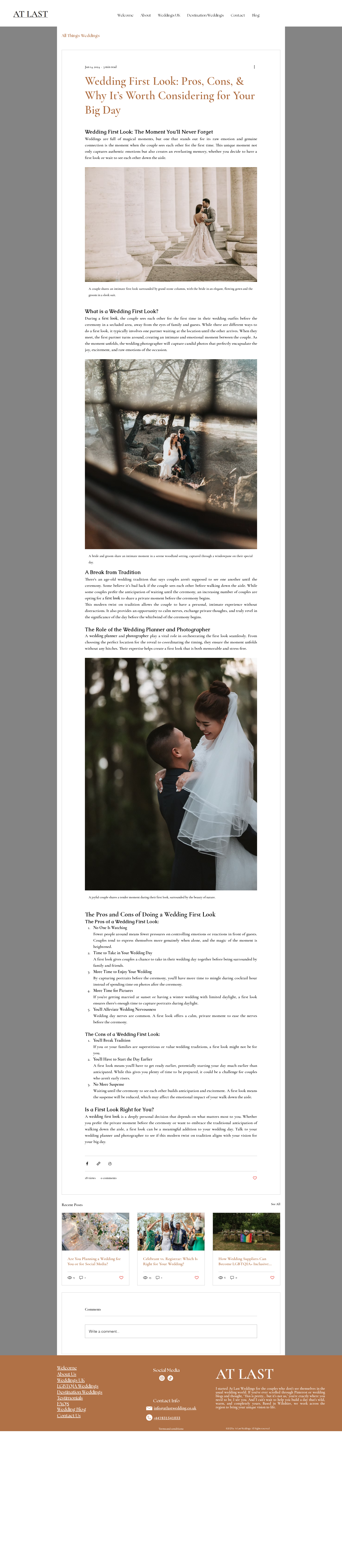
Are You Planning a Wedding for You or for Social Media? (94, 1261)
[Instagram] (162, 1378)
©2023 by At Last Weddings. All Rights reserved (247, 1429)
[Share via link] (98, 1163)
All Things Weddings (81, 36)
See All (275, 1204)
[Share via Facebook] (87, 1163)
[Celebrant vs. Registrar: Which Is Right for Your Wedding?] (171, 1232)
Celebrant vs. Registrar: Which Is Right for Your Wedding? (170, 1261)
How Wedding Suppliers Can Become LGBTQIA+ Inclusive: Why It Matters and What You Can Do (243, 1261)
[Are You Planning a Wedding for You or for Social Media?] (95, 1232)
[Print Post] (110, 1163)
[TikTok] (170, 1378)
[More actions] (254, 67)
